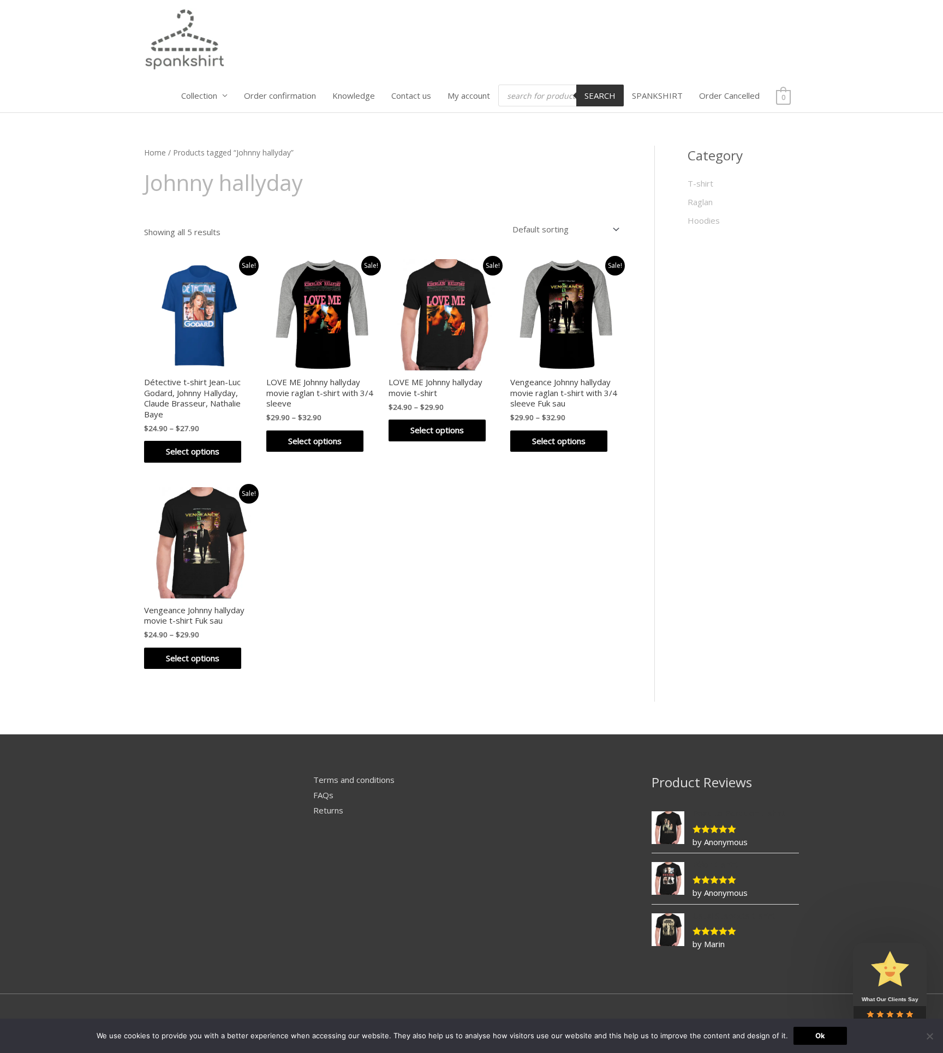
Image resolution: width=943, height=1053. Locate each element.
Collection (199, 95)
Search (600, 95)
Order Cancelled (729, 95)
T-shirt (700, 183)
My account (468, 95)
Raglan (700, 201)
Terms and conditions (354, 779)
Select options (192, 451)
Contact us (411, 95)
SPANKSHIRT (657, 95)
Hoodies (704, 220)
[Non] (929, 1036)
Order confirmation (280, 95)
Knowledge (353, 95)
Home (155, 152)
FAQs (323, 794)
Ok (820, 1035)
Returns (328, 810)
